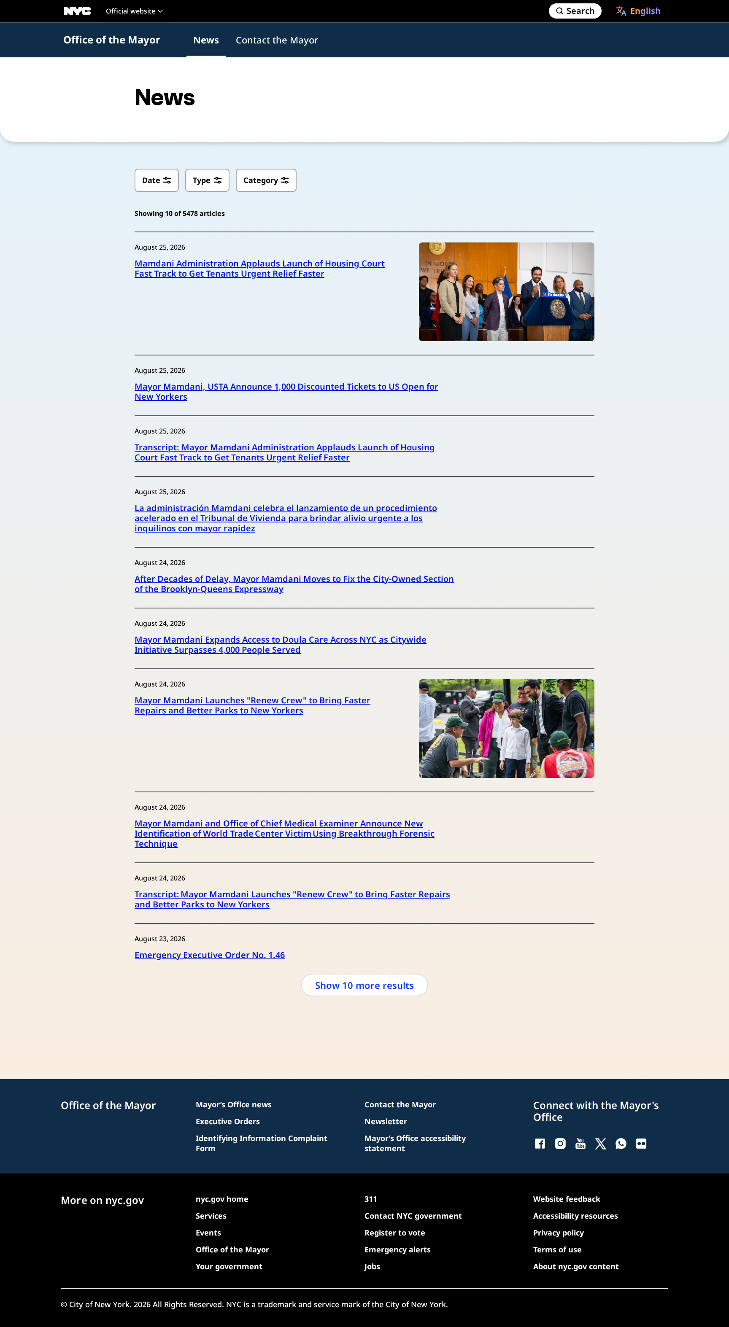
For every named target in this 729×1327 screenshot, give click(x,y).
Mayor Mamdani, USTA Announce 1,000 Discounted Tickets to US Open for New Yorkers (286, 392)
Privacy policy (558, 1232)
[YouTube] (580, 1143)
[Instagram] (560, 1143)
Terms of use (557, 1249)
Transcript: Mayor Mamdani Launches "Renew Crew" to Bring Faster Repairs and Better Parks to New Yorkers (292, 899)
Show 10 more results (364, 985)
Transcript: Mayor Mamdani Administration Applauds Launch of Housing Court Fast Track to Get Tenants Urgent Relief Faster (285, 452)
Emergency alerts (397, 1249)
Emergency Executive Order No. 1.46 (210, 955)
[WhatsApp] (621, 1143)
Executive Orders (228, 1121)
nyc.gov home (222, 1199)
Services (211, 1216)
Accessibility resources (575, 1216)
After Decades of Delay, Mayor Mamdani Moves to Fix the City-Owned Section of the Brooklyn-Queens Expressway (294, 584)
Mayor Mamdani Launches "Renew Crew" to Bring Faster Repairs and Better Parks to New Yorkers (252, 705)
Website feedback (566, 1199)
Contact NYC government (413, 1216)
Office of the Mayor (111, 39)
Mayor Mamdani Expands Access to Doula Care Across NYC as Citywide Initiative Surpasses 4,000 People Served (281, 645)
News (206, 39)
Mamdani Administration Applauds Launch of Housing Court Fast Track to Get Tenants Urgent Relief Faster (260, 268)
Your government (229, 1266)
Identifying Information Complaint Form (261, 1143)
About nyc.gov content (576, 1266)
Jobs (372, 1266)
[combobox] (638, 11)
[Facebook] (540, 1143)
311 (370, 1199)
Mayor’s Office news (234, 1104)
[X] (601, 1143)
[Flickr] (641, 1143)
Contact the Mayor (277, 39)
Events (208, 1232)
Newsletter (385, 1121)
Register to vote (394, 1232)
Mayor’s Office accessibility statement (415, 1143)
